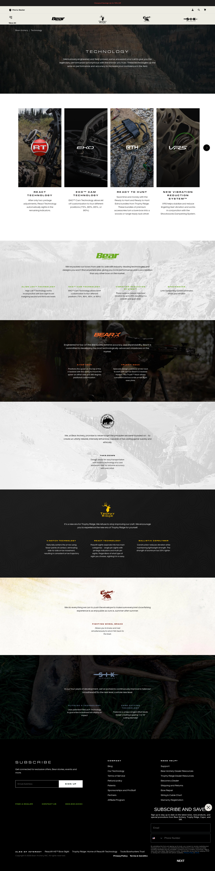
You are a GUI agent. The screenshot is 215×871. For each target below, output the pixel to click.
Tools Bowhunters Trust (132, 851)
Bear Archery (21, 30)
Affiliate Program (116, 800)
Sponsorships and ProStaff (122, 790)
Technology (36, 30)
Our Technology (116, 771)
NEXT (180, 860)
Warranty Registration (172, 800)
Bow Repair (167, 790)
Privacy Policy (120, 856)
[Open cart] (205, 10)
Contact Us (49, 804)
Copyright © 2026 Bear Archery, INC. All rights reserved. (40, 855)
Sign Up (70, 784)
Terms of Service (116, 776)
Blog (110, 766)
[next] (206, 148)
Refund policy (115, 781)
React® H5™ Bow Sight (57, 851)
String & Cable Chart (171, 795)
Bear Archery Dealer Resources (177, 771)
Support (165, 766)
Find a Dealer (24, 804)
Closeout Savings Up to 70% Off (107, 3)
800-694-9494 (74, 804)
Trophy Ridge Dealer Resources (177, 776)
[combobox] (157, 838)
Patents (112, 785)
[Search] (199, 10)
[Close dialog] (208, 807)
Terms (197, 852)
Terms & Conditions (140, 856)
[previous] (8, 148)
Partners (112, 795)
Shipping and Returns (172, 785)
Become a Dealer (170, 781)
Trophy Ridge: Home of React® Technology (94, 851)
